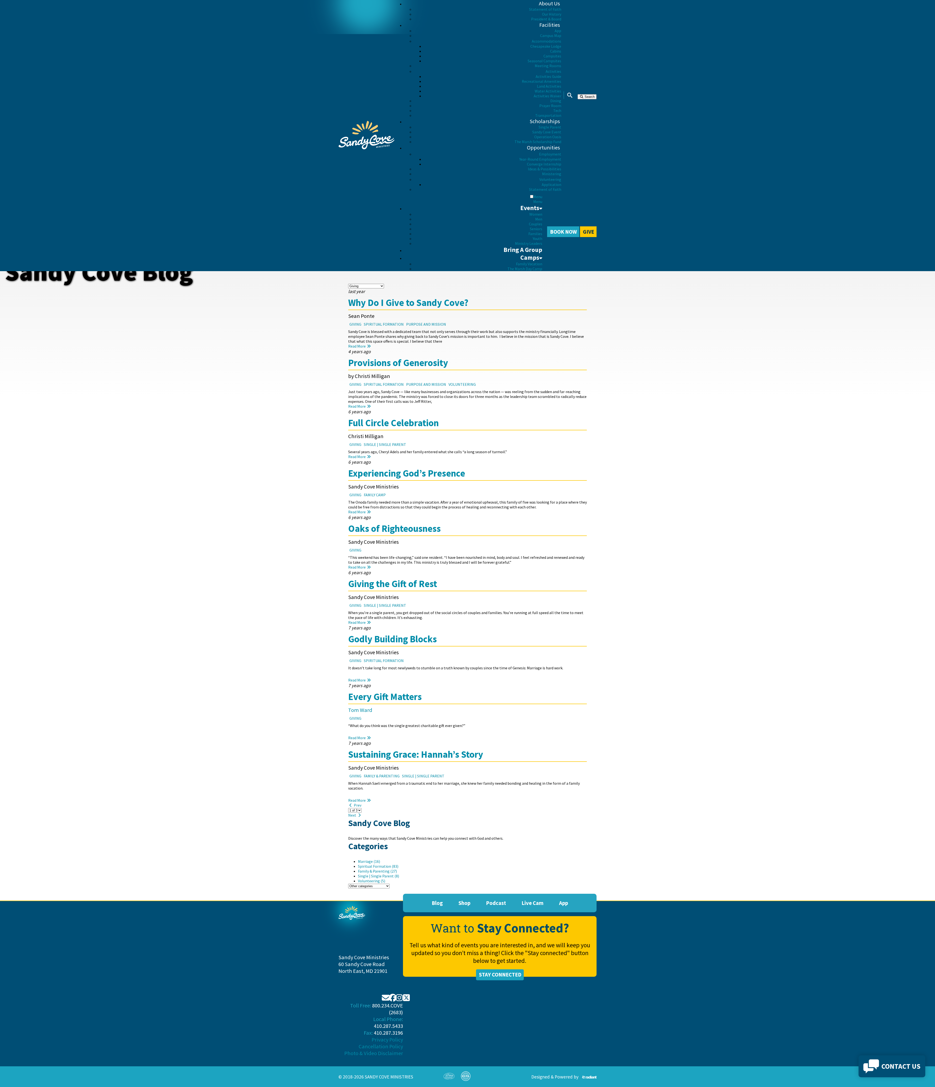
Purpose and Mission (426, 324)
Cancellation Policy (381, 1046)
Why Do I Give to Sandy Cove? (408, 302)
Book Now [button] (563, 231)
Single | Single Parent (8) (378, 876)
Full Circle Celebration (393, 423)
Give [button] (588, 231)
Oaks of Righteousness (394, 528)
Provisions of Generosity (398, 362)
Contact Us (900, 1066)
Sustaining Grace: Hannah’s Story (415, 754)
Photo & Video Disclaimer (373, 1053)
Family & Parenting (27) (377, 871)
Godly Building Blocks (392, 639)
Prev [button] (357, 805)
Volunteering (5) (371, 880)
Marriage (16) (369, 861)
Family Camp (375, 494)
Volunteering (462, 384)
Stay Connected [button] (500, 974)
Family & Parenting (382, 776)
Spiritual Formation (384, 324)
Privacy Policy (387, 1039)
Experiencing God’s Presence (406, 473)
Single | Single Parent (385, 444)
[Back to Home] (366, 135)
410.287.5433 (388, 1026)
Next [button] (352, 815)
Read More (357, 346)
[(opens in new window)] (589, 1077)
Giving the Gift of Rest (392, 584)
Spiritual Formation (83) (378, 866)
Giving (355, 324)
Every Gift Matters (385, 696)
